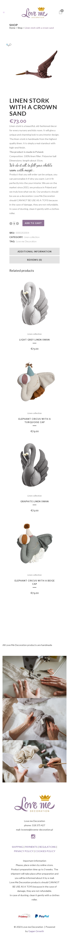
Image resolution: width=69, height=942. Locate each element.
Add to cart (33, 223)
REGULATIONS (47, 846)
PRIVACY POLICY (23, 851)
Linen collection (32, 237)
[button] (31, 45)
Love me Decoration (26, 241)
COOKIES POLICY (45, 851)
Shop (20, 28)
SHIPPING (17, 846)
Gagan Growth (36, 931)
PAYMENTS (31, 846)
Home (12, 28)
